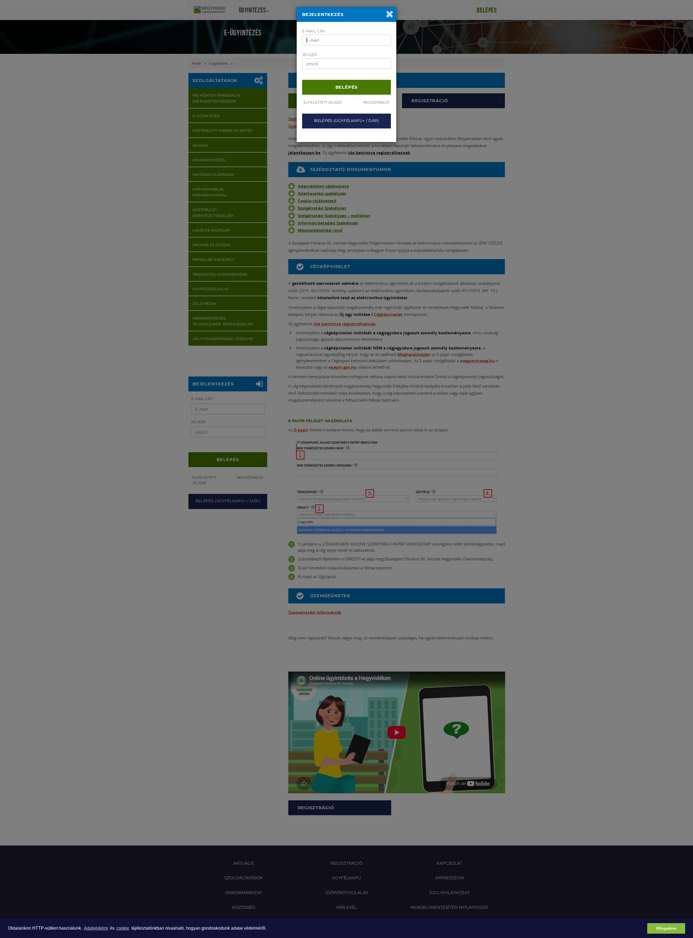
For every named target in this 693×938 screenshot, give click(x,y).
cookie (122, 928)
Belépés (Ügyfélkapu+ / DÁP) (346, 121)
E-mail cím (313, 31)
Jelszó (309, 55)
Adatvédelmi (96, 928)
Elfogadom (666, 928)
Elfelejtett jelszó (322, 102)
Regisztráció (376, 102)
